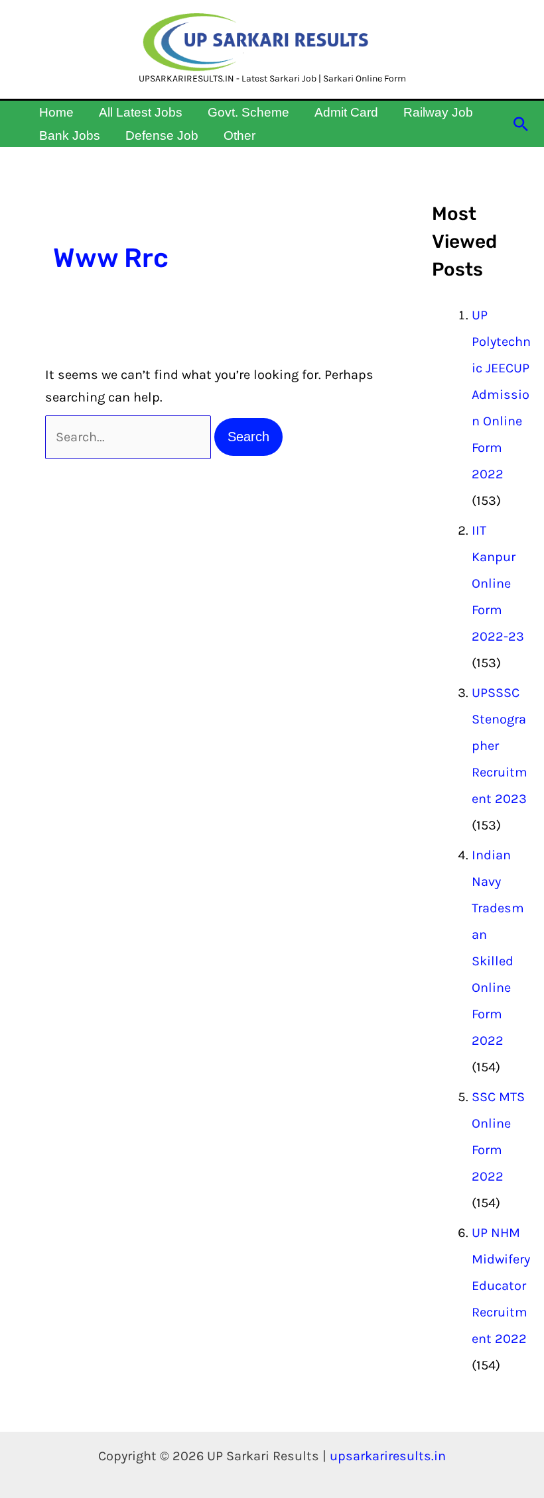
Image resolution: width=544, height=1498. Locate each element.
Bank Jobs (69, 135)
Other (239, 135)
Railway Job (438, 112)
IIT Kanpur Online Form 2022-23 (498, 583)
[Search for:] (129, 437)
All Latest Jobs (140, 112)
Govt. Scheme (248, 112)
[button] (521, 124)
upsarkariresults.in (388, 1456)
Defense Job (161, 135)
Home (56, 112)
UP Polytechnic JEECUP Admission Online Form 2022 (501, 394)
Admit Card (346, 112)
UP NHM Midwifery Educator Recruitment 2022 (501, 1285)
